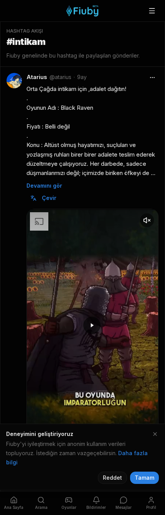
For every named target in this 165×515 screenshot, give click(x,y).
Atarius (36, 77)
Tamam (144, 477)
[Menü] (152, 11)
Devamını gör (44, 185)
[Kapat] (155, 434)
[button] (92, 325)
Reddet (112, 477)
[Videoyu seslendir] (147, 220)
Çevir (49, 198)
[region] (92, 326)
